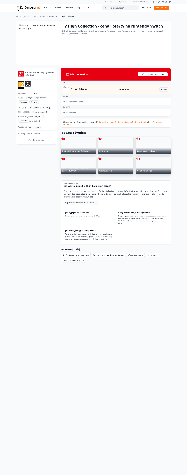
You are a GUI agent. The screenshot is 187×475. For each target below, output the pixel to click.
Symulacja (23, 102)
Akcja (30, 98)
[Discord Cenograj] (163, 2)
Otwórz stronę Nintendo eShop (153, 74)
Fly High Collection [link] (66, 16)
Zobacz (165, 89)
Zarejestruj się (161, 7)
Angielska (38, 116)
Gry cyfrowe (152, 255)
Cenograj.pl (24, 16)
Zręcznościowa (40, 98)
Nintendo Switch (47, 16)
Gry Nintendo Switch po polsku (76, 255)
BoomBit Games (35, 127)
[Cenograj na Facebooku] (170, 2)
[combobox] (144, 2)
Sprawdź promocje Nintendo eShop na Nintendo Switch (122, 122)
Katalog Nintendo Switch (73, 260)
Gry (34, 16)
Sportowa (34, 102)
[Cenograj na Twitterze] (166, 2)
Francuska (23, 121)
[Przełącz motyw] (153, 1)
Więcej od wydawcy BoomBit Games (108, 255)
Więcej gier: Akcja (135, 255)
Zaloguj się (146, 7)
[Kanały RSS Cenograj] (159, 2)
